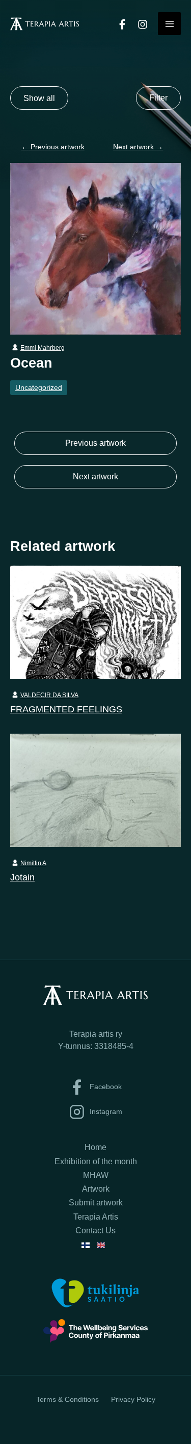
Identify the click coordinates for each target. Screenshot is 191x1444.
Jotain (22, 877)
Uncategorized (38, 387)
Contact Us (95, 1230)
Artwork (96, 1189)
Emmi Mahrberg (42, 347)
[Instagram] (143, 24)
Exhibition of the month (95, 1161)
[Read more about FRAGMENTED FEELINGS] (95, 621)
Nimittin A (33, 863)
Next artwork (138, 147)
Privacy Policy (133, 1399)
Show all (39, 98)
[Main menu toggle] (169, 23)
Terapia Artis (95, 1216)
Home (95, 1147)
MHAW (95, 1175)
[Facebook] (122, 24)
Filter (158, 97)
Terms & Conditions (67, 1399)
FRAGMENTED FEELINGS (66, 709)
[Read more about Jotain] (95, 789)
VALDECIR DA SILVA (49, 695)
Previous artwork (53, 147)
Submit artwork (96, 1202)
